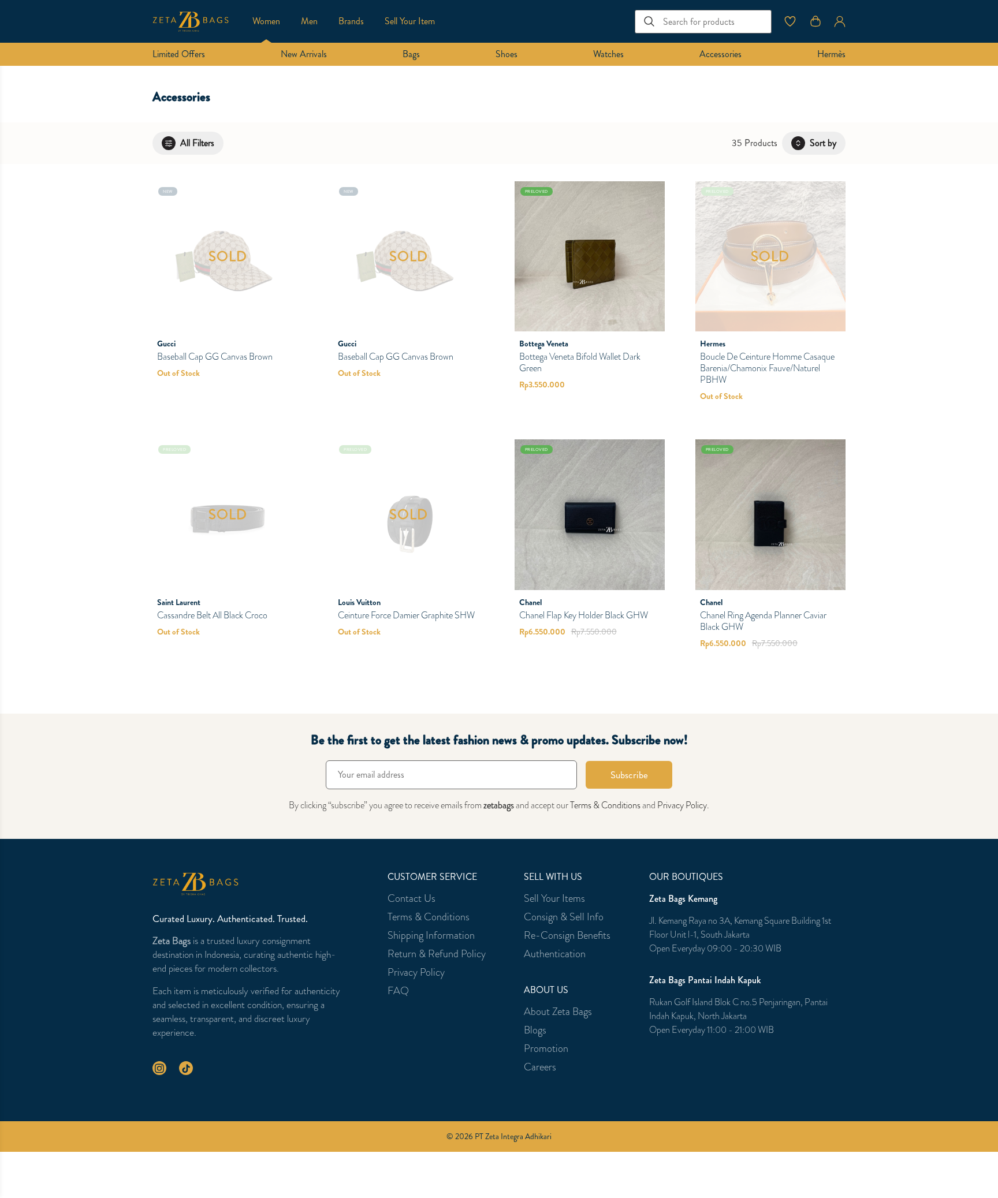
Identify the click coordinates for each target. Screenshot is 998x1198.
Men (309, 21)
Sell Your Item (410, 21)
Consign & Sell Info (564, 916)
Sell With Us (553, 877)
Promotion (546, 1048)
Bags (411, 54)
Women (266, 21)
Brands (351, 21)
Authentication (555, 953)
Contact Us (411, 898)
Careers (540, 1066)
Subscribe (629, 775)
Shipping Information (431, 935)
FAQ (398, 990)
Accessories (720, 54)
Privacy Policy (682, 805)
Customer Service (432, 877)
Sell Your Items (554, 898)
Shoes (506, 54)
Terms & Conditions (605, 805)
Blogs (535, 1029)
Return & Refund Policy (437, 953)
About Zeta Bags (558, 1011)
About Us (546, 990)
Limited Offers (178, 54)
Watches (608, 54)
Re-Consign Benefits (567, 935)
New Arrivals (304, 54)
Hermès (831, 54)
